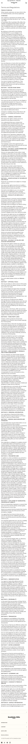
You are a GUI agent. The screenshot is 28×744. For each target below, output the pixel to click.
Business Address (5, 735)
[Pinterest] (7, 742)
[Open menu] (3, 3)
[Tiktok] (4, 742)
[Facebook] (1, 742)
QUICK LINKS (4, 730)
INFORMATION (4, 722)
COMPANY (3, 726)
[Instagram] (10, 742)
